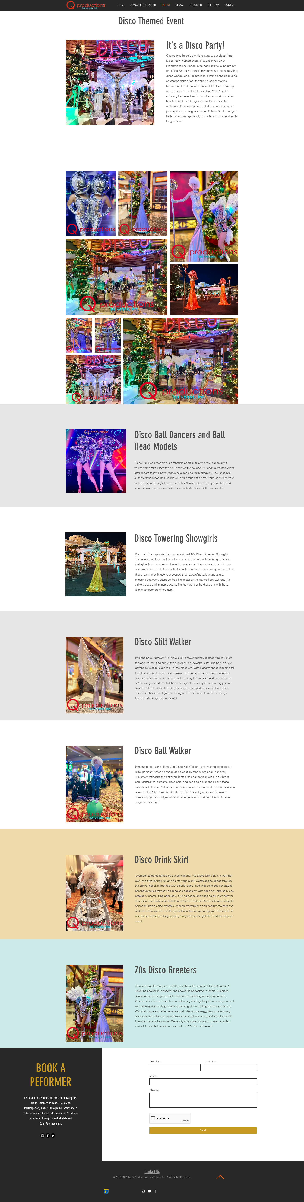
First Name (155, 1061)
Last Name (211, 1061)
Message (155, 1090)
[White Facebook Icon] (155, 1191)
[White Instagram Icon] (143, 1191)
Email (153, 1075)
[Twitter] (53, 1135)
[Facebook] (48, 1135)
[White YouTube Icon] (149, 1191)
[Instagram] (42, 1135)
